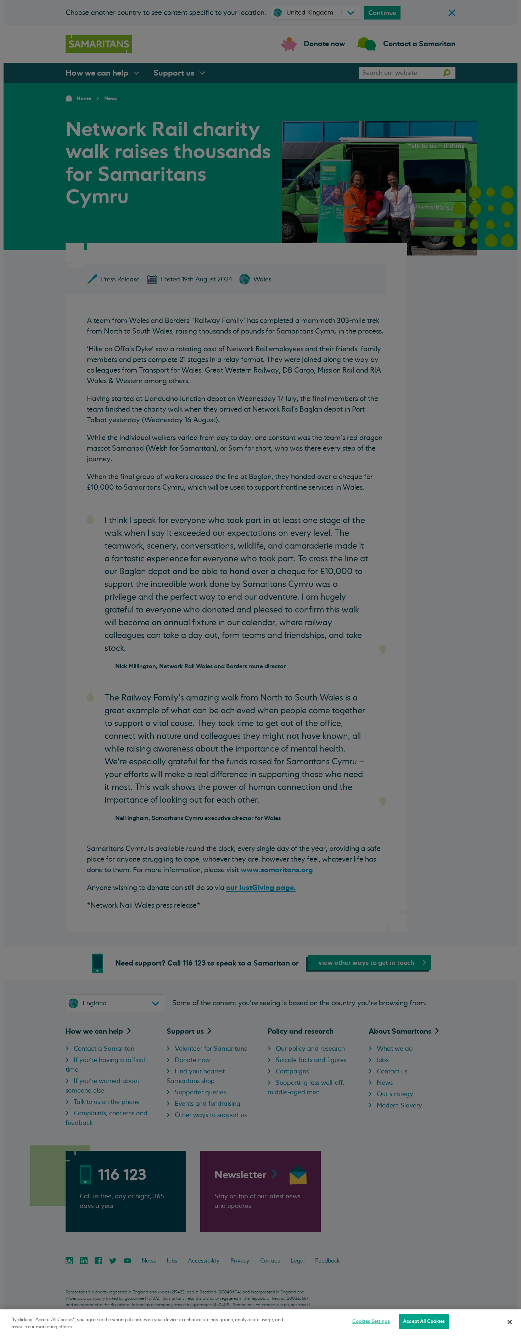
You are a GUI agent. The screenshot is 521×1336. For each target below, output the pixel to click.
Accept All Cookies (424, 1321)
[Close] (509, 1322)
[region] (260, 1322)
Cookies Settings (371, 1321)
